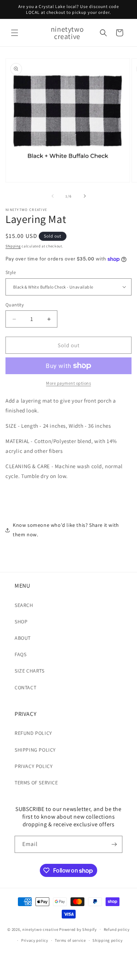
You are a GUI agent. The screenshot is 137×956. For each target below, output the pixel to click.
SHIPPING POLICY (35, 750)
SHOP (21, 621)
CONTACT (25, 687)
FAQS (20, 654)
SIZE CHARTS (30, 670)
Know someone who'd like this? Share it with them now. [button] (66, 529)
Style (10, 272)
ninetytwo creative (40, 929)
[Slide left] (53, 196)
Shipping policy (107, 940)
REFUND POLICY (33, 733)
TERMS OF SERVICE (36, 782)
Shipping (13, 246)
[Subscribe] (114, 844)
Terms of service (70, 940)
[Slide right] (85, 196)
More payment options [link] (68, 383)
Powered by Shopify (78, 929)
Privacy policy (34, 940)
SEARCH (24, 605)
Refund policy (117, 929)
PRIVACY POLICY (34, 766)
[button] (15, 33)
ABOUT (23, 638)
